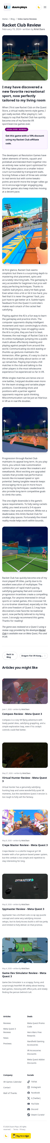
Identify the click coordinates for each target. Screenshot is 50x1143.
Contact (6, 1087)
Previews (7, 1043)
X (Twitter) (35, 1098)
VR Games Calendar (12, 1081)
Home (5, 19)
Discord (34, 1109)
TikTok (34, 1081)
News (5, 1038)
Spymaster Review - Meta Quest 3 (23, 909)
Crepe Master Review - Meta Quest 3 (25, 845)
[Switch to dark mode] (39, 7)
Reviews (7, 1023)
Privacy (22, 1129)
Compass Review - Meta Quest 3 (22, 714)
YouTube (35, 1103)
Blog (13, 19)
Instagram (36, 1087)
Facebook (35, 1092)
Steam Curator (38, 1114)
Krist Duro (25, 709)
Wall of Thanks (10, 1093)
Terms (15, 1129)
